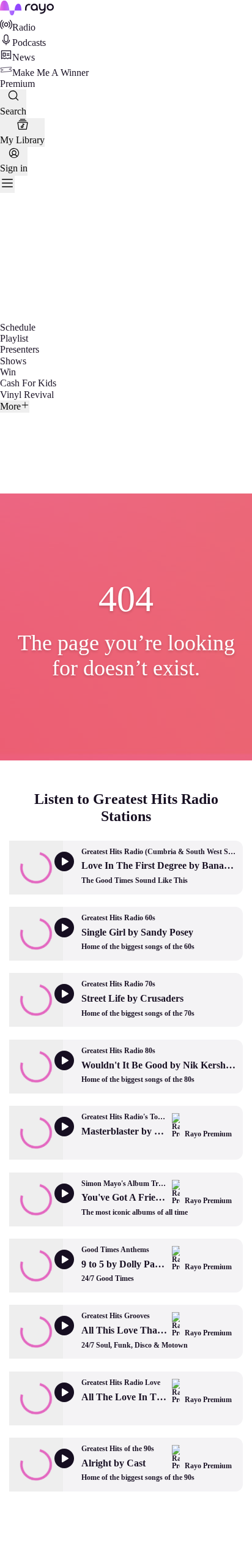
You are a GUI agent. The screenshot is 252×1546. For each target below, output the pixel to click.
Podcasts (29, 42)
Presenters (19, 349)
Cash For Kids (28, 383)
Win (8, 372)
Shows (13, 361)
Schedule (17, 327)
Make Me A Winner (50, 72)
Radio (23, 27)
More (10, 406)
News (23, 57)
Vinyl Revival (27, 394)
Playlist (14, 338)
